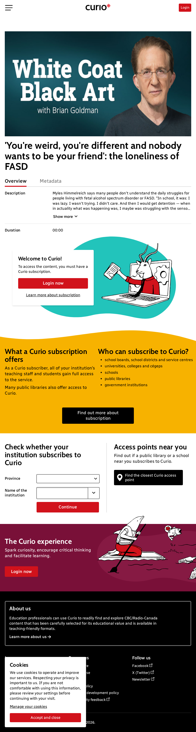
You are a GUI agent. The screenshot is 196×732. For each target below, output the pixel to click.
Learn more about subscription (53, 295)
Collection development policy (94, 693)
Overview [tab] (16, 181)
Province (12, 478)
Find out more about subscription (98, 415)
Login (185, 8)
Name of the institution (16, 493)
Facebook (140, 666)
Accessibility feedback (87, 700)
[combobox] (62, 493)
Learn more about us (28, 636)
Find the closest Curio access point (150, 477)
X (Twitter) (141, 673)
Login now (53, 283)
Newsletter (141, 679)
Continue (68, 507)
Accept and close (45, 717)
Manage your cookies (28, 706)
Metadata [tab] (50, 181)
